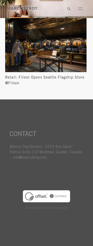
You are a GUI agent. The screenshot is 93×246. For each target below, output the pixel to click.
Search (69, 9)
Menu (80, 9)
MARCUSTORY (22, 8)
